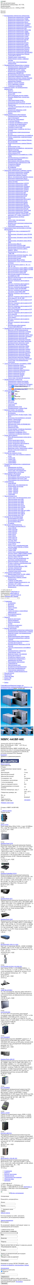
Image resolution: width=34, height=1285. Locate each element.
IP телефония (12, 167)
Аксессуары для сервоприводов (18, 485)
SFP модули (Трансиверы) (16, 119)
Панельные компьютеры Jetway (17, 178)
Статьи (10, 623)
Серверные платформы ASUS (17, 432)
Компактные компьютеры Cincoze (18, 38)
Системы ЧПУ (12, 540)
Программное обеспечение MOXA (19, 161)
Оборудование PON (14, 153)
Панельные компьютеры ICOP (17, 196)
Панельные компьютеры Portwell (18, 208)
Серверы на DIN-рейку (15, 580)
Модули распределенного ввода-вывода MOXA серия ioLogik (20, 278)
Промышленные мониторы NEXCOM (20, 359)
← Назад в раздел (6, 810)
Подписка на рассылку (15, 625)
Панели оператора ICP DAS (16, 371)
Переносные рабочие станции (17, 175)
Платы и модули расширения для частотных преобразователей (18, 559)
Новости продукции (14, 619)
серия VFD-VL (12, 539)
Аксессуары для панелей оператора (19, 378)
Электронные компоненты (12, 572)
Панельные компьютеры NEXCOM (19, 207)
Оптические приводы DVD (16, 102)
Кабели (10, 113)
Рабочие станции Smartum (16, 82)
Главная (3, 685)
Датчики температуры (15, 568)
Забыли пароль (5, 1213)
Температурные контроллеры (17, 571)
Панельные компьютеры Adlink (17, 185)
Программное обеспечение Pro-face (19, 477)
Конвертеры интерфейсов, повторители (20, 148)
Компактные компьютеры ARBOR (18, 33)
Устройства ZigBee (14, 165)
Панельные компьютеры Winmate (18, 212)
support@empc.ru (16, 595)
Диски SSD (11, 94)
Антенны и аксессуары (15, 127)
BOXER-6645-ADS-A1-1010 (9, 944)
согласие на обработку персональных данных (15, 1265)
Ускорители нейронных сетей (17, 110)
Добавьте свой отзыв (7, 802)
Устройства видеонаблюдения (13, 516)
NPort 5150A (5, 824)
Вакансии (11, 606)
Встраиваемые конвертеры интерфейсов (20, 135)
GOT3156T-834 (5, 1012)
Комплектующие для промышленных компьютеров (12, 686)
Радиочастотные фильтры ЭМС (17, 566)
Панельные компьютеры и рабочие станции (18, 170)
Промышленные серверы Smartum (18, 66)
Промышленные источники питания (19, 103)
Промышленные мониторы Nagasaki (19, 339)
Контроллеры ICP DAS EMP (17, 245)
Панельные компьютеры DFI (17, 193)
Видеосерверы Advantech (16, 520)
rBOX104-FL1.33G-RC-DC (9, 1158)
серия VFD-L (12, 536)
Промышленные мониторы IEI (17, 338)
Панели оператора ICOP (15, 376)
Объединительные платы (16, 100)
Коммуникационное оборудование (15, 114)
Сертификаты (12, 615)
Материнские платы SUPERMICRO (19, 424)
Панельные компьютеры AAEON (18, 183)
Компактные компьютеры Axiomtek (19, 17)
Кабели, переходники (14, 419)
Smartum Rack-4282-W (7, 1059)
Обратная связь (9, 676)
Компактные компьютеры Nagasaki (19, 47)
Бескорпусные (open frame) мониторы (19, 341)
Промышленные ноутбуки (16, 216)
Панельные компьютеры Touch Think (19, 210)
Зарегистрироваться (7, 1220)
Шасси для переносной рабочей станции (20, 177)
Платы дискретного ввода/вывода (18, 443)
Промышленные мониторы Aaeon (18, 343)
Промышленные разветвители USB (19, 162)
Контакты (11, 604)
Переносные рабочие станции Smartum (20, 78)
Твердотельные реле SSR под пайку (19, 510)
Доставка (11, 609)
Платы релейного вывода (16, 445)
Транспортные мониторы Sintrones (18, 357)
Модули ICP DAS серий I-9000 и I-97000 (20, 269)
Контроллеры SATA (14, 111)
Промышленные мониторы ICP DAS (19, 352)
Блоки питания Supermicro (16, 411)
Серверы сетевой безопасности (14, 576)
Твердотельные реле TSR (16, 515)
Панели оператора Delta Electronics (18, 370)
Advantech (27, 800)
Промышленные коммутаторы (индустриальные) (17, 117)
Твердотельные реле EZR (16, 501)
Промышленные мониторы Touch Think (20, 335)
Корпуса (10, 90)
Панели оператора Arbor (15, 368)
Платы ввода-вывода (10, 435)
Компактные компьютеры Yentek (18, 19)
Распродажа (8, 674)
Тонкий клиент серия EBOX (17, 57)
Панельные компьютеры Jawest (17, 201)
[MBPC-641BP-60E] (15, 725)
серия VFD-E (12, 544)
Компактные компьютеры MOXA (18, 46)
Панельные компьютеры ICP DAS (18, 180)
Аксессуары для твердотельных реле (19, 497)
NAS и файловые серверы (16, 84)
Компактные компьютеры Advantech (19, 23)
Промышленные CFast (15, 406)
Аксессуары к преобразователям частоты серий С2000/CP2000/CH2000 (20, 552)
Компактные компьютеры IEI (17, 41)
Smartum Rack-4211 (7, 898)
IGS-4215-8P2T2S (6, 1133)
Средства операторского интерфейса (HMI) (17, 363)
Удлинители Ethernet (14, 164)
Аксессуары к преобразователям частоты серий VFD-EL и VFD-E (18, 546)
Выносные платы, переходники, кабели (20, 448)
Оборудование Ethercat (15, 151)
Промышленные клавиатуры (13, 379)
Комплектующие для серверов (13, 410)
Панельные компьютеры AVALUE (18, 226)
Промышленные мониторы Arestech (19, 349)
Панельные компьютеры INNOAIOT (19, 199)
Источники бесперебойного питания (19, 418)
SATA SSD (11, 400)
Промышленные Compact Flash (17, 408)
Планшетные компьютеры (16, 469)
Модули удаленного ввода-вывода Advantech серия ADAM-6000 (18, 287)
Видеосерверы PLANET (15, 518)
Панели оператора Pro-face (16, 373)
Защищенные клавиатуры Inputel (18, 381)
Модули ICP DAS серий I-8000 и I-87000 (20, 268)
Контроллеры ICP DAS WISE (17, 256)
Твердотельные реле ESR (16, 499)
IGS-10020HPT (5, 1037)
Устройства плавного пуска (12, 453)
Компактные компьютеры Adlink (18, 31)
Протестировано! (13, 620)
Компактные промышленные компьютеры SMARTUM (17, 72)
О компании (8, 601)
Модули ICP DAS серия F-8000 (17, 271)
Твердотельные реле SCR (16, 504)
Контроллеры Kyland (14, 258)
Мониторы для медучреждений (17, 344)
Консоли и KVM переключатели (18, 330)
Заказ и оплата (12, 607)
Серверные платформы (15, 86)
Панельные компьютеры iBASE (18, 194)
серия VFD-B (12, 528)
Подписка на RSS (13, 627)
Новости (7, 617)
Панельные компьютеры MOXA (18, 204)
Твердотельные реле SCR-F (16, 505)
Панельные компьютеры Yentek (17, 173)
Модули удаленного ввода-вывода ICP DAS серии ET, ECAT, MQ (20, 297)
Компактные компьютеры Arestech (18, 25)
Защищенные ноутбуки (15, 467)
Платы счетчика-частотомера (17, 446)
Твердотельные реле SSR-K (16, 513)
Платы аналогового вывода (16, 441)
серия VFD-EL (12, 532)
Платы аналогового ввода (16, 440)
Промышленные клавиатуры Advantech (20, 384)
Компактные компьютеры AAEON (19, 20)
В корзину (4, 755)
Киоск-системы (13, 181)
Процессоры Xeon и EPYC (16, 430)
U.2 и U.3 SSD (12, 403)
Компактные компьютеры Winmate (18, 54)
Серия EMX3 (12, 461)
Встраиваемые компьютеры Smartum (19, 74)
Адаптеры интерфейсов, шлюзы (18, 122)
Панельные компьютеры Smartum (18, 76)
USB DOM (11, 405)
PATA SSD (11, 397)
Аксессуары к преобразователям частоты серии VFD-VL (18, 555)
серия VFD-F (12, 534)
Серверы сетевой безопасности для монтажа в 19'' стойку (19, 583)
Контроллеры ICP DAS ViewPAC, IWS (20, 255)
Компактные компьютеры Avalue (18, 36)
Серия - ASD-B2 (13, 489)
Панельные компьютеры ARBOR (18, 188)
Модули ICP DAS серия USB (17, 272)
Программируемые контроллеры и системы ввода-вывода (18, 641)
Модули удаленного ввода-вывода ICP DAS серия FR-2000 (20, 306)
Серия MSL (11, 494)
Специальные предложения (12, 1177)
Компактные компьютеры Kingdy (18, 43)
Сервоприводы (9, 481)
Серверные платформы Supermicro (18, 434)
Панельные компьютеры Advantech (19, 186)
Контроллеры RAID (14, 421)
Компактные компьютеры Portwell (18, 51)
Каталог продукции (10, 628)
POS (9, 218)
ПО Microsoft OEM (14, 475)
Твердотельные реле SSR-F (16, 512)
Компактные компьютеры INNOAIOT (20, 27)
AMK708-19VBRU (6, 990)
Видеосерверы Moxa (14, 521)
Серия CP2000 (12, 548)
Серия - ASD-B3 (13, 491)
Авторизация (5, 1268)
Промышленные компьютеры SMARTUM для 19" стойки (17, 69)
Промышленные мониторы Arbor (18, 347)
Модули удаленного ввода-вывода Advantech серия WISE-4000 (18, 290)
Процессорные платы (14, 92)
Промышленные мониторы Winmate (19, 355)
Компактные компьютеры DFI (17, 28)
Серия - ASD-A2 (13, 488)
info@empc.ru (15, 591)
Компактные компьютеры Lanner (18, 44)
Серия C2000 (12, 550)
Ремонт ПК (7, 678)
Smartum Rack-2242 (7, 919)
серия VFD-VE (12, 537)
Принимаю (4, 1283)
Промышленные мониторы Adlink (18, 346)
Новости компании (14, 622)
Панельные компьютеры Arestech (18, 189)
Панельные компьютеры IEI (16, 197)
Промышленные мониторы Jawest (18, 333)
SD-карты (11, 402)
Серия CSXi (11, 459)
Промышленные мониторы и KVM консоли (18, 328)
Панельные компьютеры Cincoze (18, 191)
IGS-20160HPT (5, 1087)
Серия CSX (11, 457)
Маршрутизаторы (13, 149)
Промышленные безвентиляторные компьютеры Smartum (19, 80)
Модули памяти (13, 426)
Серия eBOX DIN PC (14, 55)
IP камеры (11, 523)
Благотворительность (14, 614)
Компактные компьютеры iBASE (18, 39)
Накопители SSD (13, 427)
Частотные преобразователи (13, 524)
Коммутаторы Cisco (14, 146)
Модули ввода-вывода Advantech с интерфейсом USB (18, 275)
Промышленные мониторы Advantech (19, 336)
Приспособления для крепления (18, 561)
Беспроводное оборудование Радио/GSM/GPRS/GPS (17, 326)
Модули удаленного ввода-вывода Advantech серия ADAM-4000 (18, 284)
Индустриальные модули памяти (18, 95)
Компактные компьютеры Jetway (18, 22)
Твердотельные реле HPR (16, 502)
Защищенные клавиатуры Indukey (18, 382)
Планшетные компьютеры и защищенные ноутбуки (16, 659)
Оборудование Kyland (15, 169)
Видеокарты (12, 413)
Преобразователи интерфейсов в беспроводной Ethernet (18, 158)
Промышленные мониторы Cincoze (19, 351)
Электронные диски (10, 390)
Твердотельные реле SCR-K (16, 507)
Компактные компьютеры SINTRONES (20, 52)
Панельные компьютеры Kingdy (18, 202)
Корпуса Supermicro (14, 422)
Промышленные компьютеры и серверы (16, 65)
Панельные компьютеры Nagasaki (18, 205)
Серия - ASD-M (13, 493)
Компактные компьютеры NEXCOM (19, 30)
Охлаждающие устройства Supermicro (19, 429)
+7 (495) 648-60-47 (6, 590)
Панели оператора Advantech (17, 366)
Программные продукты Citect (17, 478)
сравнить (11, 756)
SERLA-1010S (5, 1113)
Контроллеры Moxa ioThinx (16, 260)
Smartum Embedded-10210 (9, 873)
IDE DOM (11, 392)
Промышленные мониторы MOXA (19, 354)
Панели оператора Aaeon (15, 365)
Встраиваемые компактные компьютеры (16, 15)
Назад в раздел (5, 764)
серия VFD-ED (12, 531)
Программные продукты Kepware (18, 480)
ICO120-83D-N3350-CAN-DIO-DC (11, 966)
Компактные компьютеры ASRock (18, 35)
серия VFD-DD (12, 529)
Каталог (8, 685)
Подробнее (19, 1281)
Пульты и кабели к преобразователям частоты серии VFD (19, 563)
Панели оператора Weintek (16, 374)
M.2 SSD (10, 394)
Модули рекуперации (14, 569)
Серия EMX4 (12, 462)
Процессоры (12, 105)
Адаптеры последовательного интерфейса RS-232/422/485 (17, 125)
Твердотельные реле (10, 496)
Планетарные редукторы (15, 486)
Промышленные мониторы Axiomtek (19, 331)
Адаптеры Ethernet (13, 121)
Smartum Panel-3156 (7, 843)
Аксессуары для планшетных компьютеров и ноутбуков (17, 471)
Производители (9, 673)
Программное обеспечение (12, 473)
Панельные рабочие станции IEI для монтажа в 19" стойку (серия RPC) (19, 214)
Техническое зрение (14, 542)
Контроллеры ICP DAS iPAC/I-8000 (19, 247)
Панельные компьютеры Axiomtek (18, 172)
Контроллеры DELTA (14, 244)
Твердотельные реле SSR (15, 509)
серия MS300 (12, 483)
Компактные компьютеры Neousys (18, 49)
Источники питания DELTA (17, 526)
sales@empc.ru (14, 593)
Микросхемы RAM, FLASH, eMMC (19, 574)
